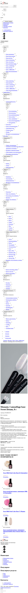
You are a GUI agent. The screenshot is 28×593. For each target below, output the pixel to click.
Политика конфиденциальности (10, 587)
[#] (14, 6)
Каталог (5, 559)
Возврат (5, 563)
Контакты (5, 27)
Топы (4, 574)
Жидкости (5, 577)
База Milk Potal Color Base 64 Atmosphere (15, 473)
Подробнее (5, 477)
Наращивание (6, 575)
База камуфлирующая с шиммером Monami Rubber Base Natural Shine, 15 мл (14, 531)
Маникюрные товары (8, 22)
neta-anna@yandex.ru (8, 31)
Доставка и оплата (7, 26)
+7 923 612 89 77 (7, 30)
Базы (4, 573)
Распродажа (6, 24)
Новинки (5, 25)
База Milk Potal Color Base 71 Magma (14, 511)
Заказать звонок (4, 41)
